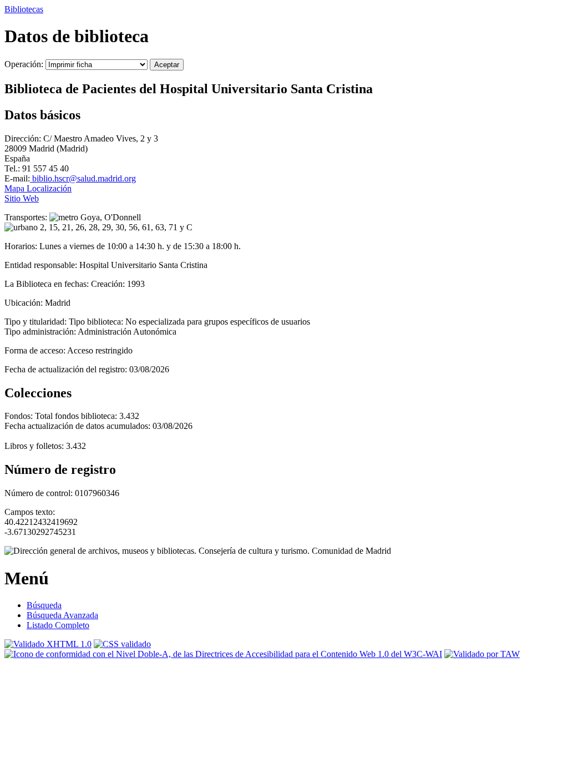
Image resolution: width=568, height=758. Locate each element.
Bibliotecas (23, 9)
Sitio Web (21, 198)
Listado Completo (58, 625)
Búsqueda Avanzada (62, 615)
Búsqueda (44, 605)
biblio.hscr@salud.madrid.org (83, 178)
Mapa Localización (38, 188)
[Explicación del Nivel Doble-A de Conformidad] (223, 654)
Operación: (24, 64)
